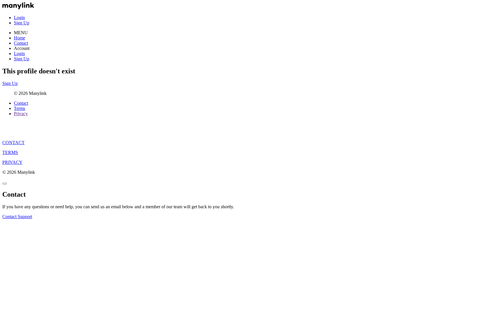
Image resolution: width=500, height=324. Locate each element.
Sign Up (21, 22)
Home (19, 37)
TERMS (10, 152)
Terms (19, 108)
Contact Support (17, 216)
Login (19, 17)
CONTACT (13, 142)
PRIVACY (12, 162)
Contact (21, 43)
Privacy (21, 113)
